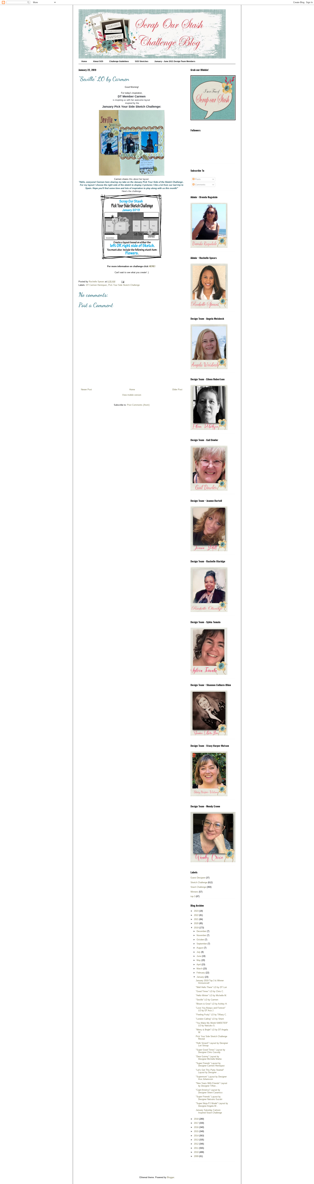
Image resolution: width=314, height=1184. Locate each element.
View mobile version (131, 395)
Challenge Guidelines (119, 61)
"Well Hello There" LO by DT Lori (211, 987)
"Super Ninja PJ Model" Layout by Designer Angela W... (212, 1104)
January (201, 977)
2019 (196, 927)
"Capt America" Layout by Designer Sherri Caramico (209, 1091)
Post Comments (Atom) (138, 405)
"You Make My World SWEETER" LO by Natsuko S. (212, 1024)
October (201, 939)
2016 (196, 1127)
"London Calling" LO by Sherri (210, 1019)
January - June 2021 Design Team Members (174, 61)
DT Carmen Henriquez (96, 285)
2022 (196, 915)
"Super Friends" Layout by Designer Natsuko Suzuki (209, 1097)
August (200, 948)
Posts (197, 179)
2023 (196, 911)
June (199, 956)
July (199, 952)
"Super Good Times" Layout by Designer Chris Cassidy (210, 1051)
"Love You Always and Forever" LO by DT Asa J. (211, 1009)
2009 (196, 1156)
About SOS (98, 61)
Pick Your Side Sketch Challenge (124, 285)
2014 (196, 1135)
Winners (194, 892)
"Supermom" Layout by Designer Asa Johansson (211, 1078)
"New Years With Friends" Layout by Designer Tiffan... (211, 1084)
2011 (196, 1148)
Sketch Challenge (199, 882)
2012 (196, 1144)
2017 (196, 1123)
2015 (196, 1131)
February (201, 972)
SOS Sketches (141, 61)
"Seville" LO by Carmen (207, 999)
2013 (196, 1139)
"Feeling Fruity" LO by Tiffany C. (211, 1014)
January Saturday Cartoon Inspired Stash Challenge (209, 1111)
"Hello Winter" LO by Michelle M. (211, 995)
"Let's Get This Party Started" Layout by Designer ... (210, 1071)
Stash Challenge (198, 887)
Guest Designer (198, 877)
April (199, 964)
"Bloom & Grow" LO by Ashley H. (211, 1004)
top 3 (193, 896)
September (202, 943)
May (199, 960)
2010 (196, 1152)
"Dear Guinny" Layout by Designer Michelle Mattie (209, 1057)
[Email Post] (122, 281)
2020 (196, 923)
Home (84, 61)
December (202, 931)
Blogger (170, 1177)
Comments (199, 184)
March (200, 968)
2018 (196, 1119)
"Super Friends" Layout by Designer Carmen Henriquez (210, 1064)
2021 (196, 919)
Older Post (177, 389)
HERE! (152, 266)
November (202, 935)
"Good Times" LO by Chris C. (210, 991)
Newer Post (86, 389)
